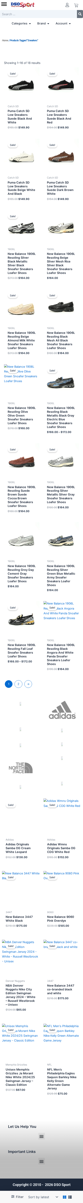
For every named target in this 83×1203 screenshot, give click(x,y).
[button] (41, 1136)
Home (5, 40)
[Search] (80, 14)
